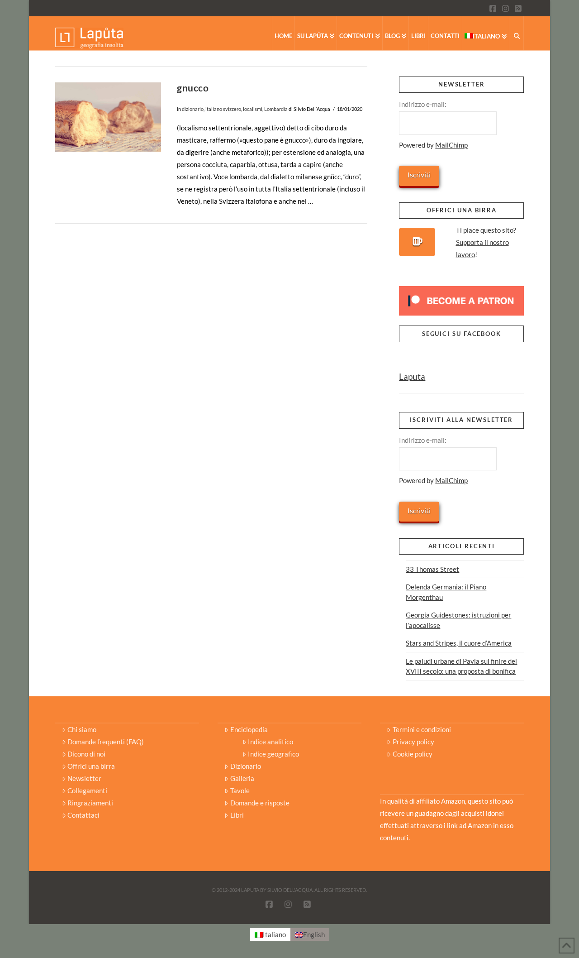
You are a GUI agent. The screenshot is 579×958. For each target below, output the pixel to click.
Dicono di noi (86, 754)
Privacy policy (413, 742)
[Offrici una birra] (417, 242)
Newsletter (84, 778)
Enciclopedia (249, 729)
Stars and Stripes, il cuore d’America (459, 643)
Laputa (412, 376)
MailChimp (451, 145)
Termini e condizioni (422, 729)
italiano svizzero (223, 109)
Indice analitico (270, 742)
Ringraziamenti (90, 803)
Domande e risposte (260, 803)
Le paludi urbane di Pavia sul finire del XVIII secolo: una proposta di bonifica (461, 666)
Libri (237, 815)
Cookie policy (412, 754)
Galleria (242, 778)
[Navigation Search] (516, 33)
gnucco (193, 87)
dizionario (193, 109)
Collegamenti (87, 790)
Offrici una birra (91, 766)
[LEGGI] (108, 117)
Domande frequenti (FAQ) (105, 742)
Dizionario (245, 766)
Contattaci (83, 815)
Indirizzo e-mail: (422, 104)
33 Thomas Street (432, 569)
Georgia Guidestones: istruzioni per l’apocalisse (458, 620)
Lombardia (276, 109)
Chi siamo (81, 729)
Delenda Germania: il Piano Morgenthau (446, 592)
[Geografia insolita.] (89, 37)
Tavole (240, 790)
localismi (252, 109)
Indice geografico (273, 754)
